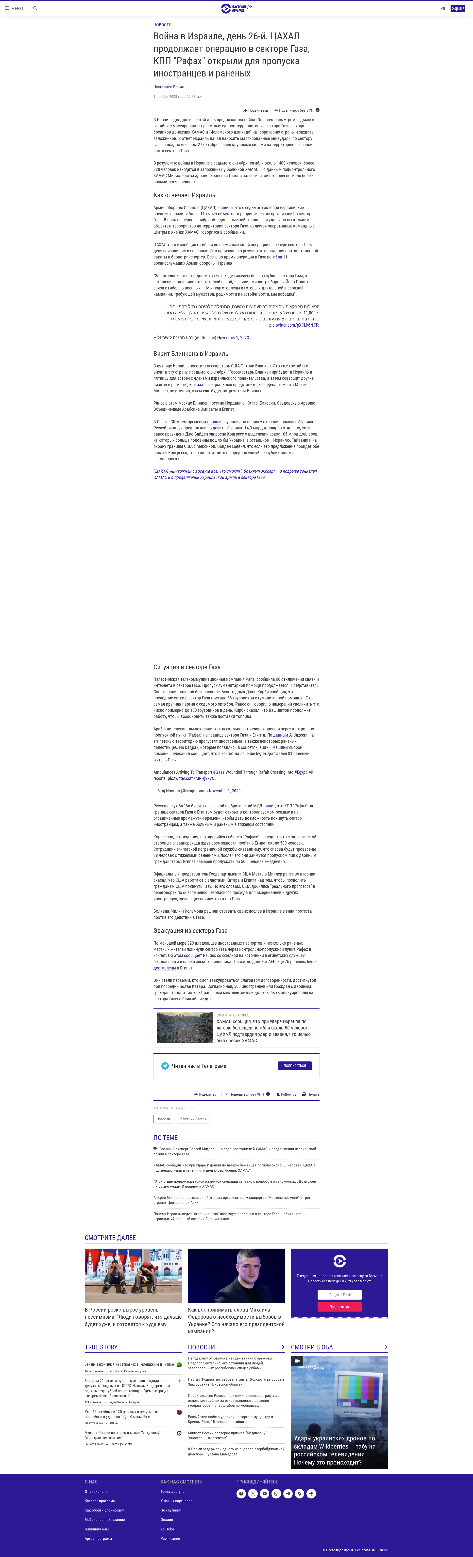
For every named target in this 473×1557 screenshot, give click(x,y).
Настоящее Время (168, 86)
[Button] (255, 110)
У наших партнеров (176, 1501)
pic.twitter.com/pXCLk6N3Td (294, 325)
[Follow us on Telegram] (288, 1493)
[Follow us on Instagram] (276, 1493)
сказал (199, 384)
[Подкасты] (311, 1493)
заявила (225, 207)
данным (280, 735)
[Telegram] (443, 8)
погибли (274, 256)
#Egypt (300, 772)
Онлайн (167, 1519)
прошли (214, 421)
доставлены (164, 967)
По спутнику (171, 1510)
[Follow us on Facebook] (241, 1493)
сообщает (193, 955)
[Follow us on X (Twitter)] (252, 1493)
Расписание (170, 1538)
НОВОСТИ (201, 1347)
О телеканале (96, 1491)
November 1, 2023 (233, 337)
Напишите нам (97, 1529)
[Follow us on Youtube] (264, 1493)
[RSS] (299, 1493)
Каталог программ (100, 1501)
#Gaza (219, 772)
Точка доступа (173, 1491)
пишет (269, 805)
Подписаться (295, 1066)
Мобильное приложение (105, 1519)
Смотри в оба (312, 1347)
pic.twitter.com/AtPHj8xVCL (192, 778)
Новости (162, 24)
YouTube (167, 1529)
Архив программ (98, 1538)
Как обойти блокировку (104, 1510)
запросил (218, 434)
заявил (244, 281)
